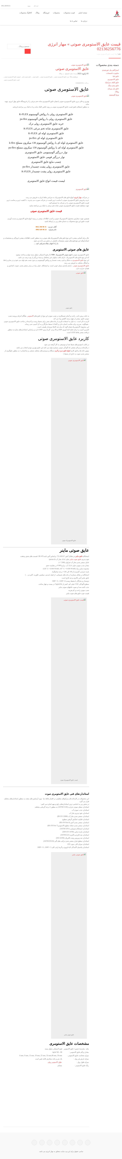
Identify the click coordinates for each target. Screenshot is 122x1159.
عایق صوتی (36, 77)
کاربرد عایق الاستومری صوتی (63, 338)
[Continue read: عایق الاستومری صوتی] (80, 65)
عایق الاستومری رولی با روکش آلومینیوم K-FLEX (46, 114)
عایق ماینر (79, 556)
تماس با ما (73, 21)
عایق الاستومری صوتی (72, 69)
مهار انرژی (78, 197)
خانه (119, 54)
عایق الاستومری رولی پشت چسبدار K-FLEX (46, 171)
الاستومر (31, 316)
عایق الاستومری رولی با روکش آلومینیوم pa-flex (46, 118)
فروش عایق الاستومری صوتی (12, 77)
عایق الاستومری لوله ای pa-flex (46, 138)
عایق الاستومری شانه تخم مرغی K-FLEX (46, 128)
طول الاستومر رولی (55, 1062)
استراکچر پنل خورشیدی (110, 70)
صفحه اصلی (82, 13)
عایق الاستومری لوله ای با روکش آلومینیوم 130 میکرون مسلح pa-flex (46, 147)
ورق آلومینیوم (114, 95)
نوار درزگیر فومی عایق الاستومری (46, 157)
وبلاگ (37, 13)
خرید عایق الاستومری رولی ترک (46, 123)
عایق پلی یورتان (113, 89)
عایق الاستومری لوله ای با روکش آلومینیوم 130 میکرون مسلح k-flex (46, 142)
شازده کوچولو (69, 73)
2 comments (80, 83)
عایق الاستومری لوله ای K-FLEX (46, 133)
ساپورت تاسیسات (112, 73)
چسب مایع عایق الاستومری (46, 161)
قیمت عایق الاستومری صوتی (11, 80)
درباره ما (84, 21)
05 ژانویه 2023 (83, 74)
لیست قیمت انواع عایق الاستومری (46, 180)
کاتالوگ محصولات (25, 13)
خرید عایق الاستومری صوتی (61, 77)
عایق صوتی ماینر (26, 77)
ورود (29, 6)
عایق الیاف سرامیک (112, 82)
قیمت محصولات (69, 13)
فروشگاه (46, 13)
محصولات (56, 13)
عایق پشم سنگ (113, 85)
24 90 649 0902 (41, 230)
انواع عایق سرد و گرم (62, 351)
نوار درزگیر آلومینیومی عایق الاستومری (46, 152)
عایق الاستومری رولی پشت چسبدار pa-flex (46, 166)
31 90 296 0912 (41, 227)
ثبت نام (36, 6)
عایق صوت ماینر (75, 559)
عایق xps (116, 76)
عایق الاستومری (78, 260)
